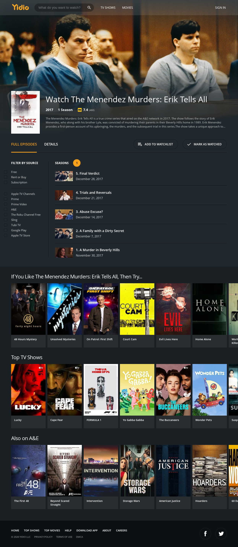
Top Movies (52, 530)
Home (15, 530)
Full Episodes (24, 144)
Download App (87, 530)
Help (68, 530)
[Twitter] (221, 533)
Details (51, 144)
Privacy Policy (43, 536)
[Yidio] (20, 8)
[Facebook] (205, 533)
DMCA (79, 536)
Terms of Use (64, 536)
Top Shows (31, 530)
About (106, 530)
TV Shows (108, 8)
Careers (121, 530)
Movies (127, 8)
